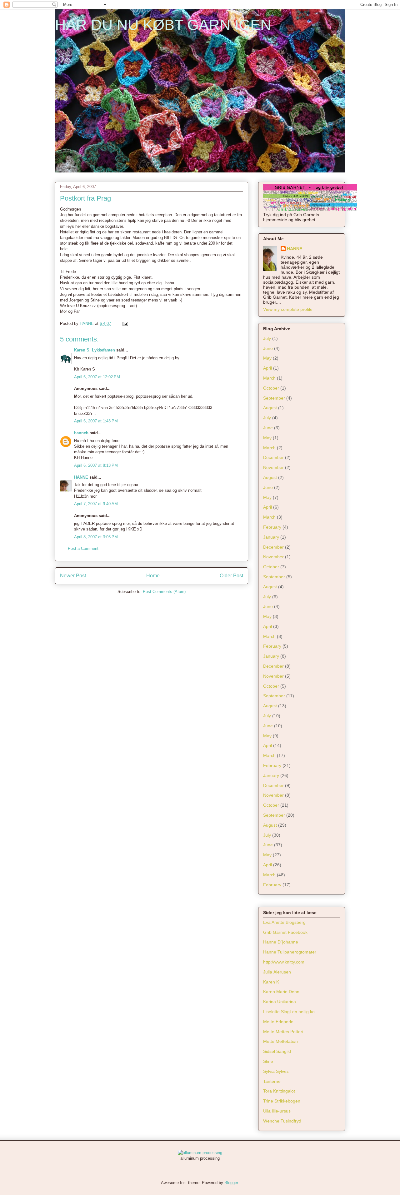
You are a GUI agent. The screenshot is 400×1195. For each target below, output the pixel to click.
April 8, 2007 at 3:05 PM (96, 537)
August (270, 407)
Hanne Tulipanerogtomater (289, 951)
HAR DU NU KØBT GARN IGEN (163, 25)
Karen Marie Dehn (281, 991)
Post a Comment (83, 548)
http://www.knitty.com (283, 961)
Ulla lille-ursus (277, 1110)
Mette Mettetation (280, 1041)
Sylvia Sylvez (276, 1071)
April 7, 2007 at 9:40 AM (96, 503)
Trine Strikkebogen (281, 1100)
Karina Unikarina (279, 1001)
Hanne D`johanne (280, 941)
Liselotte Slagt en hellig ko (289, 1011)
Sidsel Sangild (277, 1051)
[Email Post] (124, 323)
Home (153, 575)
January (271, 537)
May (267, 358)
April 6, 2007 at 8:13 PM (96, 465)
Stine (268, 1061)
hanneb (81, 433)
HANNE (81, 477)
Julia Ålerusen (277, 971)
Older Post (231, 575)
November (273, 467)
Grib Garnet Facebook (285, 932)
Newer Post (73, 575)
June (268, 348)
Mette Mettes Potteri (283, 1031)
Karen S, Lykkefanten (94, 350)
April (267, 368)
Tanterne (272, 1081)
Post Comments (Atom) (164, 591)
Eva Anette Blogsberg (284, 922)
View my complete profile (287, 309)
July (267, 338)
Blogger (231, 1182)
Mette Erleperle (278, 1021)
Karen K (271, 981)
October (271, 388)
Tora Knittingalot (279, 1090)
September (274, 398)
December (273, 457)
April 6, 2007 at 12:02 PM (97, 377)
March (269, 378)
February (272, 527)
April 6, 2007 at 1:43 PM (96, 421)
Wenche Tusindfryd (282, 1120)
